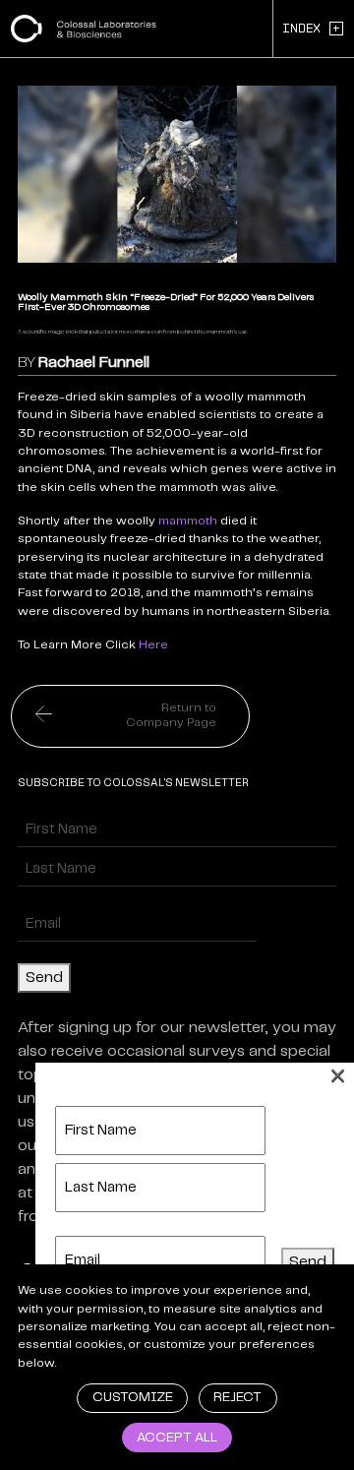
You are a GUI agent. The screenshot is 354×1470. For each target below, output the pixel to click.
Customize (132, 1397)
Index (311, 28)
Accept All (177, 1438)
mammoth (187, 521)
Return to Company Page (171, 715)
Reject (237, 1397)
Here (153, 645)
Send (44, 977)
